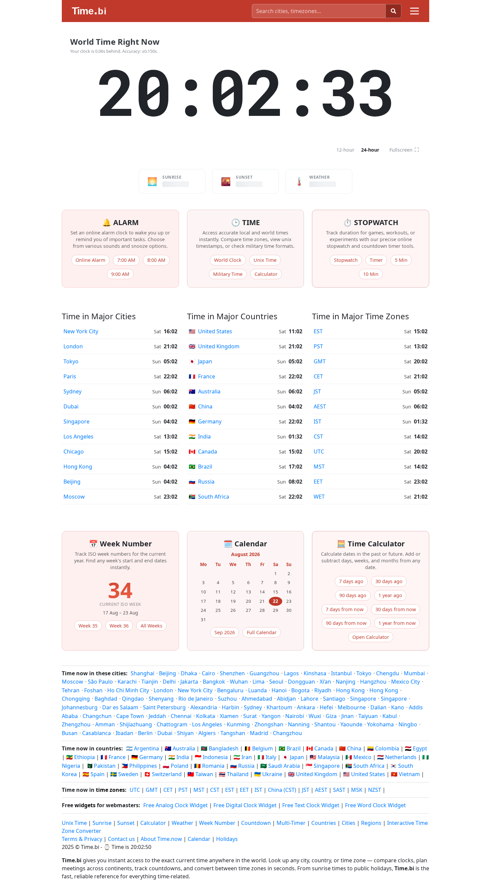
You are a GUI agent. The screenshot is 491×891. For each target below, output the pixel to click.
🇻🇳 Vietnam (405, 774)
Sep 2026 (224, 632)
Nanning (299, 724)
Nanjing (345, 681)
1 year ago (390, 595)
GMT (320, 361)
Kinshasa (315, 673)
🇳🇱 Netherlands (397, 757)
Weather (182, 823)
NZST (374, 789)
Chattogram (172, 724)
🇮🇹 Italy (267, 757)
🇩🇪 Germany (147, 757)
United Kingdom (214, 346)
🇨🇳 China (350, 748)
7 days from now (344, 609)
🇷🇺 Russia (242, 765)
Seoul (276, 681)
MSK (356, 789)
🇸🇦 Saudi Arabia (280, 765)
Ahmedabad (256, 698)
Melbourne (352, 707)
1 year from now (397, 623)
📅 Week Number (120, 543)
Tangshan (232, 733)
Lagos (291, 673)
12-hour (345, 150)
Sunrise (102, 823)
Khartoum (279, 707)
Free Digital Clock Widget (245, 805)
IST (317, 421)
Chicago (73, 451)
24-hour (370, 150)
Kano (397, 707)
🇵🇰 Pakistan (101, 765)
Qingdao (133, 698)
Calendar (199, 839)
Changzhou (287, 733)
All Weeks (151, 625)
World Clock (227, 260)
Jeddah (157, 716)
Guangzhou (264, 673)
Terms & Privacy (82, 839)
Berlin (145, 733)
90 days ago (352, 595)
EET (318, 481)
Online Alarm (90, 260)
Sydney (72, 391)
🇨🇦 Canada (319, 748)
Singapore (76, 421)
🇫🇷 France (113, 757)
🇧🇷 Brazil (290, 748)
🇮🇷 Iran (242, 757)
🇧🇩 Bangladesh (219, 748)
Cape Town (130, 716)
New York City (80, 331)
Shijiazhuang (136, 724)
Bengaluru (230, 690)
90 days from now (346, 623)
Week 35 (88, 625)
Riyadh (322, 690)
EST (318, 331)
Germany (205, 421)
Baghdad (106, 698)
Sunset (126, 823)
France (202, 376)
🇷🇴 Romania (209, 765)
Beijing (71, 481)
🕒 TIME (245, 222)
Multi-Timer (291, 823)
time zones (110, 789)
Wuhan (239, 681)
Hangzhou (373, 681)
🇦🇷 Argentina (142, 748)
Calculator (266, 274)
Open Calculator (370, 637)
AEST (320, 406)
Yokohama (380, 724)
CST (318, 436)
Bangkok (214, 681)
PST (318, 346)
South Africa (209, 496)
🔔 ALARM (120, 222)
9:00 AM (120, 274)
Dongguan (301, 681)
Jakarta (189, 681)
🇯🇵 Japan (293, 757)
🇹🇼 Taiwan (200, 774)
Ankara (306, 707)
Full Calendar (262, 632)
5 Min (401, 260)
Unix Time (265, 260)
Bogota (300, 690)
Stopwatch (346, 260)
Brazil (200, 466)
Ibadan (124, 733)
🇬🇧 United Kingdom (312, 774)
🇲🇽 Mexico (358, 757)
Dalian (378, 707)
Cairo (208, 673)
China (200, 406)
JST (317, 391)
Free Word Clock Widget (375, 805)
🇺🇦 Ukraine (268, 774)
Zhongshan (269, 724)
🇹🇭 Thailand (234, 774)
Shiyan (185, 733)
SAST (339, 789)
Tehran (70, 690)
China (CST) (282, 789)
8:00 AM (156, 260)
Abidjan (286, 698)
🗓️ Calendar (245, 543)
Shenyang (161, 698)
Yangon (271, 716)
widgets (85, 805)
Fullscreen (404, 149)
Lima (259, 681)
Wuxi (315, 716)
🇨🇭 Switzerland (163, 774)
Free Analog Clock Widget (175, 805)
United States (210, 331)
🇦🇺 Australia (180, 748)
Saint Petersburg (164, 707)
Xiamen (229, 716)
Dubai (70, 406)
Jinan (347, 716)
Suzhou (227, 698)
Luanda (257, 690)
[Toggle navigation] (414, 11)
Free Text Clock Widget (310, 805)
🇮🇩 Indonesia (211, 757)
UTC (319, 451)
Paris (69, 376)
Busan (69, 733)
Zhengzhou (76, 724)
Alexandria (203, 707)
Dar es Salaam (120, 707)
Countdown (256, 823)
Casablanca (96, 733)
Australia (204, 391)
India (200, 436)
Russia (201, 481)
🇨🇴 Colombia (383, 748)
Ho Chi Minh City (128, 690)
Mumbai (414, 673)
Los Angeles (78, 436)
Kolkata (205, 716)
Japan (200, 361)
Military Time (227, 274)
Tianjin (149, 681)
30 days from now (395, 609)
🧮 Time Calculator (371, 543)
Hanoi (279, 690)
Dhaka (189, 673)
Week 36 (119, 625)
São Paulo (100, 681)
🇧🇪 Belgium (258, 748)
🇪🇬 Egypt (416, 748)
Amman (105, 724)
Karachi (127, 681)
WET (319, 496)
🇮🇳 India (178, 757)
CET (318, 376)
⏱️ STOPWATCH (370, 222)
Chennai (181, 716)
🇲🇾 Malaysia (325, 757)
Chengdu (387, 673)
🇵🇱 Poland (175, 765)
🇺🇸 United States (364, 774)
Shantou (325, 724)
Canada (203, 451)
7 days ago (351, 581)
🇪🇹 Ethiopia (80, 757)
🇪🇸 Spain (94, 774)
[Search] (393, 11)
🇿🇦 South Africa (364, 765)
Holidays (227, 839)
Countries (323, 823)
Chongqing (76, 698)
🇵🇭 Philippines (139, 765)
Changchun (97, 716)
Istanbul (341, 673)
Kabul (389, 716)
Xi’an (325, 681)
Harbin (230, 707)
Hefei (326, 707)
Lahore (309, 698)
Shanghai (142, 673)
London (73, 346)
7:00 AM (126, 260)
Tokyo (70, 361)
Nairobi (294, 716)
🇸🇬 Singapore (323, 765)
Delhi (169, 681)
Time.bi (90, 847)
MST (319, 466)
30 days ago (388, 581)
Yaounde (351, 724)
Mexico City (405, 681)
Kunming (238, 724)
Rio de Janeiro (195, 698)
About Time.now (161, 839)
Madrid (259, 733)
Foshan (93, 690)
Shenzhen (232, 673)
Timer (376, 260)
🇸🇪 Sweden (124, 774)
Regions (371, 823)
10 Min (370, 274)
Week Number (217, 823)
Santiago (334, 698)
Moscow (74, 496)
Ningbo (407, 724)
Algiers (207, 733)
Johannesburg (80, 707)
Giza (331, 716)
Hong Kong (77, 466)
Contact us (121, 839)
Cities (348, 823)
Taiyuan (368, 716)
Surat (250, 716)
